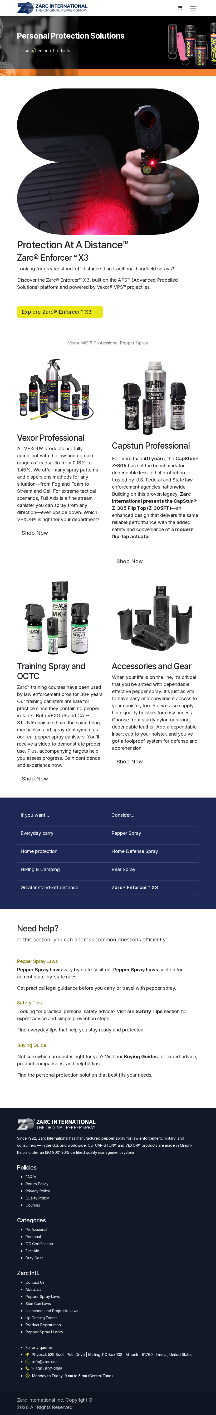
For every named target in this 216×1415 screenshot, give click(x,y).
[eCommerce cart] (179, 8)
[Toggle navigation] (193, 8)
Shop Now (35, 533)
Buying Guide (31, 1045)
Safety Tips (29, 1002)
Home (27, 50)
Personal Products (52, 50)
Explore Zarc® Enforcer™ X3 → (60, 312)
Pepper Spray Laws (37, 961)
